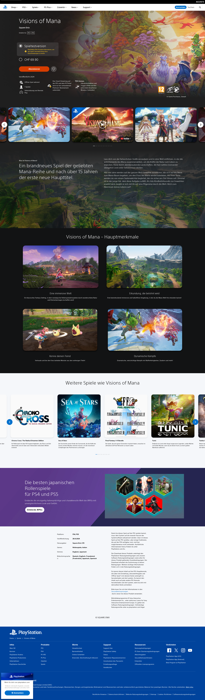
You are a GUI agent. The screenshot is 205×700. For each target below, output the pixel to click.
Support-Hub (108, 648)
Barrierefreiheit (77, 651)
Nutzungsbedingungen (143, 648)
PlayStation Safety (109, 651)
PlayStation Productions (18, 658)
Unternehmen (14, 661)
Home (12, 638)
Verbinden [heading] (171, 644)
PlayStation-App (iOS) (173, 656)
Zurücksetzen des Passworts (113, 661)
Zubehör (61, 7)
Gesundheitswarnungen (119, 591)
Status (105, 655)
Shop (13, 7)
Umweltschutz (77, 648)
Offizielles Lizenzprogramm (144, 664)
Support (86, 7)
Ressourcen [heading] (140, 644)
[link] (32, 421)
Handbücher (107, 667)
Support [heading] (107, 644)
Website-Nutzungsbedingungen (137, 694)
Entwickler (138, 661)
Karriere (12, 651)
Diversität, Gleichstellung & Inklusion (85, 658)
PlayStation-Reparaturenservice (114, 658)
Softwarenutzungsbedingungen (184, 694)
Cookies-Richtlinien (164, 694)
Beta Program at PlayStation (176, 663)
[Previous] (4, 125)
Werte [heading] (75, 644)
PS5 (24, 7)
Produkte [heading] (45, 644)
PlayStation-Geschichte (18, 664)
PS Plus (47, 7)
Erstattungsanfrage (110, 664)
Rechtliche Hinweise (99, 694)
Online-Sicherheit (78, 655)
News (73, 7)
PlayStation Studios (16, 655)
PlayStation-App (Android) (175, 659)
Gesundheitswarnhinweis (143, 658)
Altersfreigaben (140, 655)
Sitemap (153, 694)
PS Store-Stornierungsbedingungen (147, 651)
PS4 (42, 651)
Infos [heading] (12, 644)
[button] (102, 124)
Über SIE (12, 648)
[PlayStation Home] (5, 7)
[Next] (201, 125)
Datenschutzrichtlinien (116, 694)
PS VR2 (43, 655)
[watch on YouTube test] (126, 138)
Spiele (35, 7)
